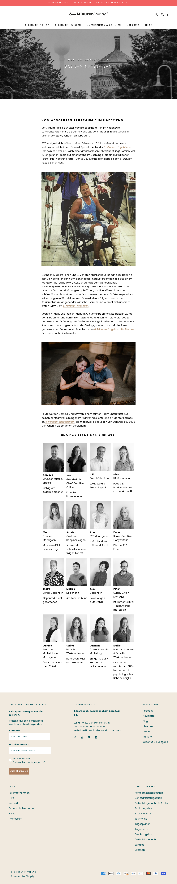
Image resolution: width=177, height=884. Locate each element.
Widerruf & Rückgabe (155, 742)
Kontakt (13, 803)
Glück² (146, 731)
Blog (145, 721)
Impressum (15, 818)
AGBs (12, 813)
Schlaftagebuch (144, 808)
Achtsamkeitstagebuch (149, 792)
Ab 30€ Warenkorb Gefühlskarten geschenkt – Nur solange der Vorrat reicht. (88, 3)
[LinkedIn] (96, 737)
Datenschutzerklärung (22, 808)
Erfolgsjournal (143, 813)
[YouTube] (89, 737)
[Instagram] (82, 737)
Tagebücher (142, 829)
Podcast (148, 710)
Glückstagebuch (144, 834)
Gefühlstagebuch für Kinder (151, 803)
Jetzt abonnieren (19, 771)
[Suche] (162, 14)
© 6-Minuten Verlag (23, 872)
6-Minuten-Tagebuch (75, 306)
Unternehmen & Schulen (104, 25)
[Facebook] (75, 737)
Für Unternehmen (19, 792)
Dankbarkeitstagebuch (148, 798)
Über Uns (133, 25)
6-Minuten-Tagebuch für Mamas (114, 329)
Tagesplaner (142, 824)
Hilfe (148, 25)
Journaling (141, 818)
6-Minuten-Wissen (68, 25)
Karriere (147, 736)
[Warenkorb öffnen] (168, 14)
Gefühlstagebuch (145, 839)
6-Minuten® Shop (37, 25)
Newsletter (149, 716)
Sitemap (140, 850)
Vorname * (15, 730)
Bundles (139, 844)
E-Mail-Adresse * (19, 744)
